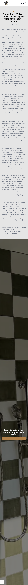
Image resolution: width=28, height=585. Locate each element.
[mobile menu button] (25, 3)
